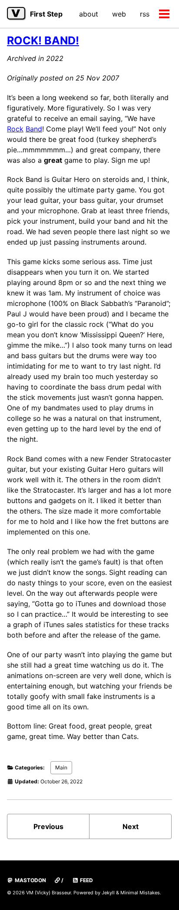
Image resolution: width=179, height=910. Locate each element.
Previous (48, 826)
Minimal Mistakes (140, 893)
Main (61, 767)
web (119, 14)
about (88, 14)
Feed (86, 880)
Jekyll (108, 893)
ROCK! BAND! (43, 40)
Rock (15, 128)
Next (131, 826)
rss (144, 14)
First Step (46, 14)
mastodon (29, 880)
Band (34, 128)
